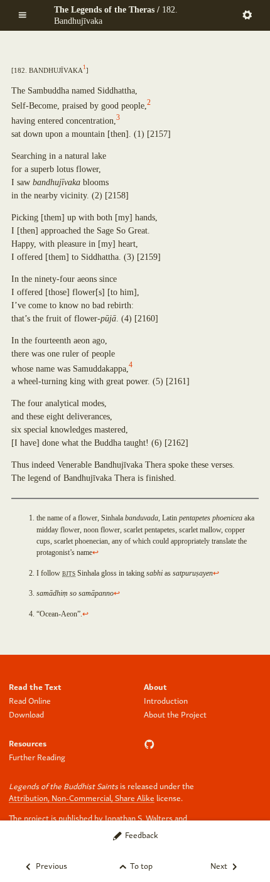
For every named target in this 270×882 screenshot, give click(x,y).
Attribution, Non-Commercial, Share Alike (81, 798)
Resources (27, 743)
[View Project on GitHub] (151, 743)
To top (140, 865)
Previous (50, 865)
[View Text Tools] (247, 14)
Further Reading (37, 757)
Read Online (30, 700)
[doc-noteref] (84, 69)
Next (219, 865)
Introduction (166, 700)
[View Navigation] (22, 14)
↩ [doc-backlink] (95, 552)
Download (26, 714)
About (155, 686)
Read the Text (35, 686)
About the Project (175, 714)
